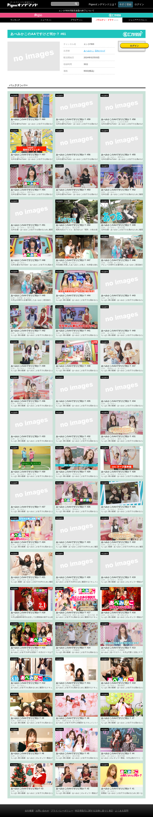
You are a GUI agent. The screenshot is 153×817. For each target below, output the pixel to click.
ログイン (134, 45)
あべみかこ (89, 51)
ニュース (45, 20)
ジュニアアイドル (137, 20)
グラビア (76, 20)
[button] (57, 44)
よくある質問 (121, 810)
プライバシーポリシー (62, 810)
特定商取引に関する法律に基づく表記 (94, 810)
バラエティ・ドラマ (107, 20)
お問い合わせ (42, 810)
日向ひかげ (100, 51)
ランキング (15, 20)
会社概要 (29, 810)
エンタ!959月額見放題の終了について (76, 10)
